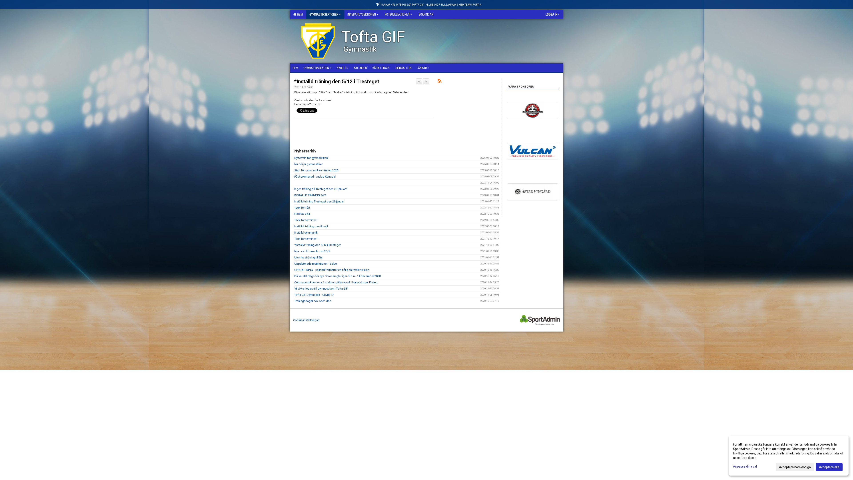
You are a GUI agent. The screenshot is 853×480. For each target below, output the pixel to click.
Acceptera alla (829, 467)
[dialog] (789, 456)
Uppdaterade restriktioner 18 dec (315, 263)
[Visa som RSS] (439, 81)
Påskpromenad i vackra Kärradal (315, 176)
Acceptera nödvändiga (795, 467)
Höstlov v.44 (302, 214)
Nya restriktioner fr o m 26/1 (312, 251)
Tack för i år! (302, 207)
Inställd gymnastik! (306, 232)
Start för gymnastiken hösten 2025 (316, 170)
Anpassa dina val (745, 466)
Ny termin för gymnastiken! (311, 158)
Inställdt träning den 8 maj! (311, 226)
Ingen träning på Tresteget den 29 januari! (320, 189)
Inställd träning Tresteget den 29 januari (319, 201)
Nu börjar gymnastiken (308, 164)
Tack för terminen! (305, 220)
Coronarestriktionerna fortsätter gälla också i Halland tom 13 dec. (336, 282)
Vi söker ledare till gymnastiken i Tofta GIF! (321, 288)
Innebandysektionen (361, 14)
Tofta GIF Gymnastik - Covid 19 (313, 294)
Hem (299, 14)
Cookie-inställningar (306, 320)
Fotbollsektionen (397, 14)
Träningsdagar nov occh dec (312, 301)
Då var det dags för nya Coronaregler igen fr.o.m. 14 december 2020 (337, 276)
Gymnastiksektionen (323, 14)
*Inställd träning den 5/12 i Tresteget (336, 82)
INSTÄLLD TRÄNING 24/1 (310, 195)
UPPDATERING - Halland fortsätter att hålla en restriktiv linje (331, 270)
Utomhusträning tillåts (308, 257)
